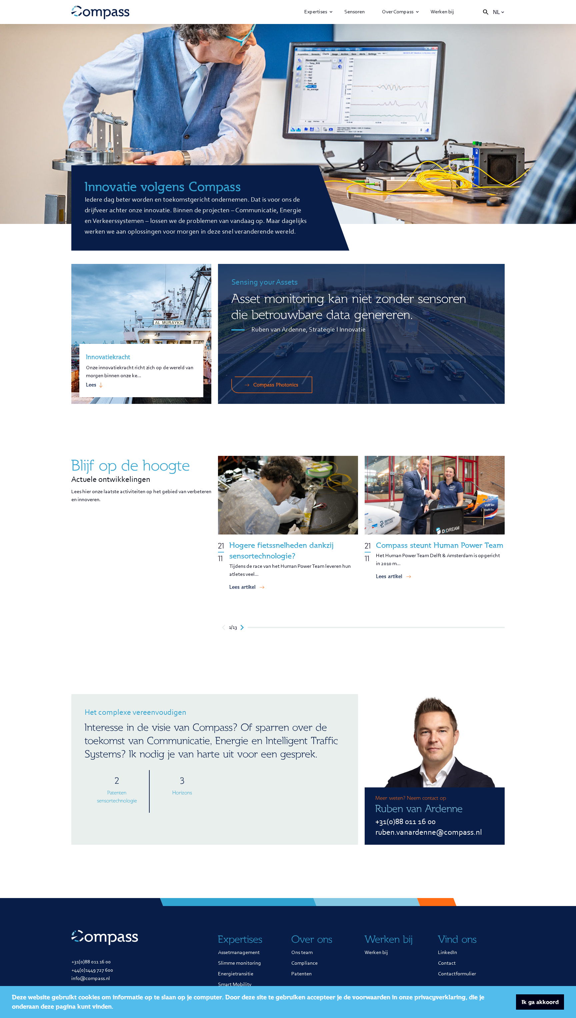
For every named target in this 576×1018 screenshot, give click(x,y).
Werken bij (442, 12)
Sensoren (354, 12)
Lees (91, 385)
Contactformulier (457, 974)
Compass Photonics (275, 385)
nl (496, 12)
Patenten (301, 974)
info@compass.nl (90, 978)
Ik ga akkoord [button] (540, 1002)
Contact (447, 963)
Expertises (315, 12)
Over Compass (397, 12)
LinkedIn (447, 952)
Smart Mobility (235, 984)
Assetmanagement (239, 952)
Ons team (302, 952)
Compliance (304, 963)
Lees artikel (242, 587)
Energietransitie (235, 974)
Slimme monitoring (239, 963)
